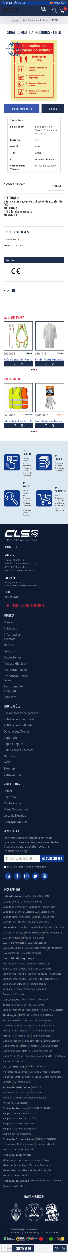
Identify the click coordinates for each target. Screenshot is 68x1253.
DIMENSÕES (10, 239)
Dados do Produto (21, 109)
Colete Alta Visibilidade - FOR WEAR (18, 421)
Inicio (15, 20)
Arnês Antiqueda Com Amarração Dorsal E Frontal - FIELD (18, 359)
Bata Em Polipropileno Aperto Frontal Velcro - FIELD (50, 359)
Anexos (53, 109)
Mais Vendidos (12, 379)
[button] (31, 369)
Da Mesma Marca (14, 318)
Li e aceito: (26, 866)
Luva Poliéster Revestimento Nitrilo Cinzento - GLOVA (50, 421)
